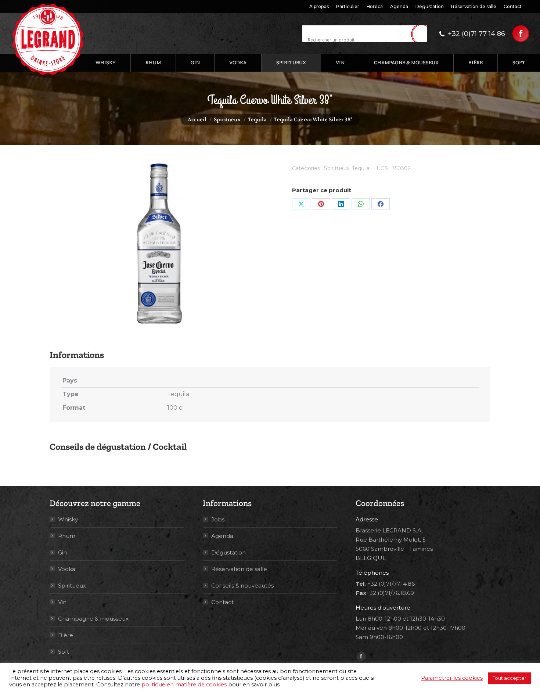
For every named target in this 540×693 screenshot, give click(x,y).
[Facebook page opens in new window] (520, 33)
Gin (62, 552)
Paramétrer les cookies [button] (452, 678)
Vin (62, 602)
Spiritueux (336, 168)
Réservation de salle (239, 568)
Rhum (66, 535)
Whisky (68, 519)
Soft (63, 651)
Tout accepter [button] (509, 678)
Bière (65, 635)
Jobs (217, 519)
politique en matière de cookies (184, 684)
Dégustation (228, 552)
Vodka (66, 568)
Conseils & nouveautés (242, 585)
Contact (222, 602)
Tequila (361, 168)
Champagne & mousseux (93, 618)
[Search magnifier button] (422, 34)
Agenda (222, 535)
